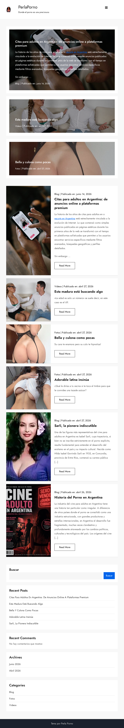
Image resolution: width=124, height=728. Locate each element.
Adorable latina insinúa (71, 379)
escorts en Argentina (76, 52)
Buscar (14, 569)
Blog (17, 83)
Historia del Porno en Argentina (78, 497)
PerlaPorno (27, 7)
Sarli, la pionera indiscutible (75, 425)
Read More (64, 265)
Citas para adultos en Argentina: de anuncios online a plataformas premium (58, 43)
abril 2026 (15, 670)
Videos (18, 126)
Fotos (17, 168)
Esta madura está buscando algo (36, 119)
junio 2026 (15, 664)
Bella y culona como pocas (33, 162)
